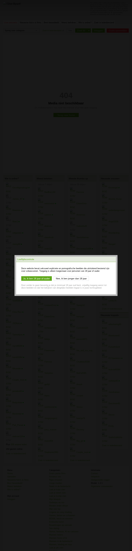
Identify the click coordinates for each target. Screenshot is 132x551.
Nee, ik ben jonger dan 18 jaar (71, 278)
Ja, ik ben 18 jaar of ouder (36, 278)
